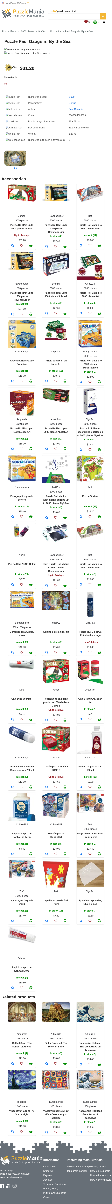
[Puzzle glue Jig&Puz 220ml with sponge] (81, 653)
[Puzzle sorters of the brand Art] (46, 381)
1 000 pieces (90, 829)
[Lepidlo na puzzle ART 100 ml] (81, 787)
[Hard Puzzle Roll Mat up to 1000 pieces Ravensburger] (46, 586)
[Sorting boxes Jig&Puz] (46, 653)
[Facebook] (2, 1187)
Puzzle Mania (9, 31)
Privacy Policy (50, 1188)
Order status (49, 1166)
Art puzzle (90, 284)
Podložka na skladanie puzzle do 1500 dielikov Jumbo (56, 702)
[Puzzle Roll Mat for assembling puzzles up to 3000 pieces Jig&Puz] (81, 450)
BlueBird (21, 1102)
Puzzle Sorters (90, 496)
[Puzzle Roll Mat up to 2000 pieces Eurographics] (81, 382)
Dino (21, 689)
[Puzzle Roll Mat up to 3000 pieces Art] (81, 313)
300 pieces (56, 1106)
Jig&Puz (90, 419)
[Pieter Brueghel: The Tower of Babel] (46, 1064)
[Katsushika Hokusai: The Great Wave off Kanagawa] (81, 1065)
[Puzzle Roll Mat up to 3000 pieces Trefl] (81, 246)
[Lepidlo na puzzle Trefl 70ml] (46, 921)
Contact (47, 1197)
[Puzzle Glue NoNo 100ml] (12, 585)
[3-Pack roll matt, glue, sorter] (12, 653)
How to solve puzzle (100, 1180)
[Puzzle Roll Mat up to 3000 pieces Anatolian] (46, 449)
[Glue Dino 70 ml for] (12, 719)
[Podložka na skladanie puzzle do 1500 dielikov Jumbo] (46, 720)
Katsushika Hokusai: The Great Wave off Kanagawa (90, 1046)
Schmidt (56, 284)
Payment (47, 1175)
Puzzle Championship (54, 1193)
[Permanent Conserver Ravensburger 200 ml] (12, 787)
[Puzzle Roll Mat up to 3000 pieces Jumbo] (12, 246)
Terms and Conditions (54, 1184)
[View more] (22, 200)
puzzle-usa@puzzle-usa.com (15, 1174)
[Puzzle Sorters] (81, 517)
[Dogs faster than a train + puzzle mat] (81, 854)
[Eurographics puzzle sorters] (12, 517)
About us (47, 1180)
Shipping (48, 1171)
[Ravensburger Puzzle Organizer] (12, 381)
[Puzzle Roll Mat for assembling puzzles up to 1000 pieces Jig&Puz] (46, 518)
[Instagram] (14, 1187)
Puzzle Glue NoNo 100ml (21, 564)
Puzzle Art (55, 31)
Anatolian (56, 419)
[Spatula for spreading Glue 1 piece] (81, 921)
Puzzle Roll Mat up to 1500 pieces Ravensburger (21, 296)
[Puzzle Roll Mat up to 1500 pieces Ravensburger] (12, 314)
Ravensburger (56, 216)
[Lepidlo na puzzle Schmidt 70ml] (12, 988)
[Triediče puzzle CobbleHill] (46, 854)
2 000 (72, 97)
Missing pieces (98, 1166)
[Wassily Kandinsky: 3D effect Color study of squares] (46, 1132)
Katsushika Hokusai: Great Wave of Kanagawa (90, 1114)
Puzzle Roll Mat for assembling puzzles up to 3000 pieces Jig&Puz (90, 432)
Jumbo (21, 216)
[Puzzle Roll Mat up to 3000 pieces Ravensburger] (46, 247)
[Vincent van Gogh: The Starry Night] (12, 1132)
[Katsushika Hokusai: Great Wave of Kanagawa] (81, 1132)
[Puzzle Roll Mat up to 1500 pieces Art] (12, 449)
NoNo (22, 555)
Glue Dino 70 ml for (21, 699)
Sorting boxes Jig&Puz (56, 632)
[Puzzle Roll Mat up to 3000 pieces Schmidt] (46, 313)
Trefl (90, 216)
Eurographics (90, 351)
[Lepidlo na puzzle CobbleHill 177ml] (12, 854)
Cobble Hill (22, 824)
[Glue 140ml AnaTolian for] (81, 719)
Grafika (42, 31)
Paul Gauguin (76, 109)
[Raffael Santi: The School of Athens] (12, 1064)
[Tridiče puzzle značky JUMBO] (46, 787)
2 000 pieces (27, 31)
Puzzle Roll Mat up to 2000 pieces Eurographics (90, 364)
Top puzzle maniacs (77, 1171)
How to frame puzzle (100, 1175)
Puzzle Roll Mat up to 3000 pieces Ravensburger (56, 228)
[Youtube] (8, 1187)
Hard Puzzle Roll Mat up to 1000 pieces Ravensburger (56, 567)
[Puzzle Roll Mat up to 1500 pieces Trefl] (81, 585)
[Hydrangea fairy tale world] (12, 921)
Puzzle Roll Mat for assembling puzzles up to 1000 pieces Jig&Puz (56, 500)
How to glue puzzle (100, 1171)
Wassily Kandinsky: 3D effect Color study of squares (56, 1114)
